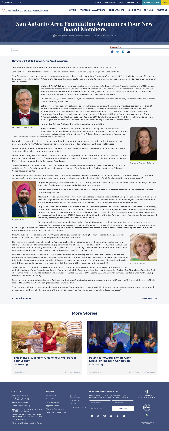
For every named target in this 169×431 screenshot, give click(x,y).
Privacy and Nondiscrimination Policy (26, 423)
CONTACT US (17, 391)
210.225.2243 (23, 402)
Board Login (75, 400)
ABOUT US (162, 10)
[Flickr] (123, 415)
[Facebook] (92, 415)
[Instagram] (98, 415)
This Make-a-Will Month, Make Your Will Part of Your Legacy (45, 359)
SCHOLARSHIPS (116, 10)
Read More (19, 365)
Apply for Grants (52, 406)
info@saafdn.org (23, 406)
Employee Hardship (78, 407)
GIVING (72, 10)
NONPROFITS (134, 10)
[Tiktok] (117, 415)
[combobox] (11, 2)
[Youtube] (104, 415)
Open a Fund (51, 399)
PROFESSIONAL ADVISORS (92, 10)
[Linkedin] (111, 415)
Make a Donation (53, 402)
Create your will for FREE (56, 413)
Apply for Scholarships (75, 396)
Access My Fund (52, 395)
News (15, 50)
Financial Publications (55, 409)
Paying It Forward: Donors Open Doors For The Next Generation (110, 359)
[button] (112, 51)
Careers (73, 404)
